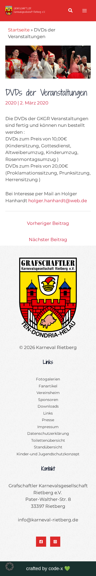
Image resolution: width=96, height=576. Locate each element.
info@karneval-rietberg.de (48, 519)
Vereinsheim (48, 392)
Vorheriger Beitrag (48, 223)
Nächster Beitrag (48, 239)
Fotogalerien (48, 379)
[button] (70, 11)
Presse (48, 419)
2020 (11, 103)
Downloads (48, 406)
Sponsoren (48, 399)
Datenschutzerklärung (48, 433)
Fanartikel (48, 386)
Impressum (48, 426)
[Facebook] (41, 542)
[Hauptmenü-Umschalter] (85, 11)
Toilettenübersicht (48, 440)
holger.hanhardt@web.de (57, 200)
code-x (56, 568)
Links (48, 413)
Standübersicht (48, 447)
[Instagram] (55, 542)
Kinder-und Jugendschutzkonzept (48, 454)
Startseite (19, 30)
